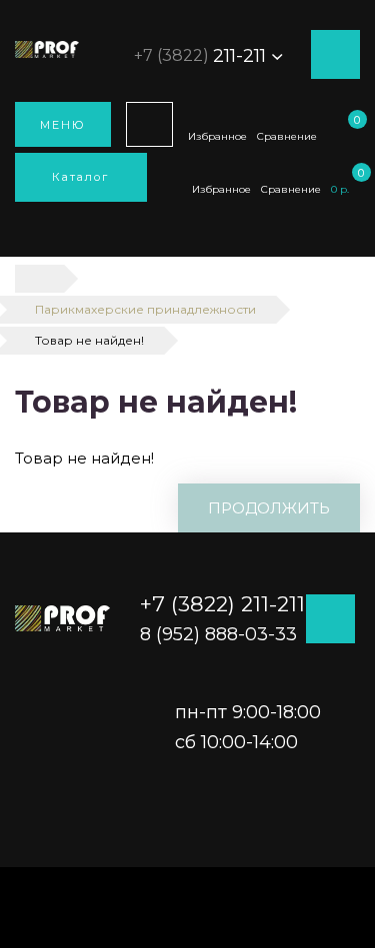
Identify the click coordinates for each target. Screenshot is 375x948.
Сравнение (287, 136)
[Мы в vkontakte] (355, 320)
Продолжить (269, 507)
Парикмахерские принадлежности (145, 309)
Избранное (217, 136)
